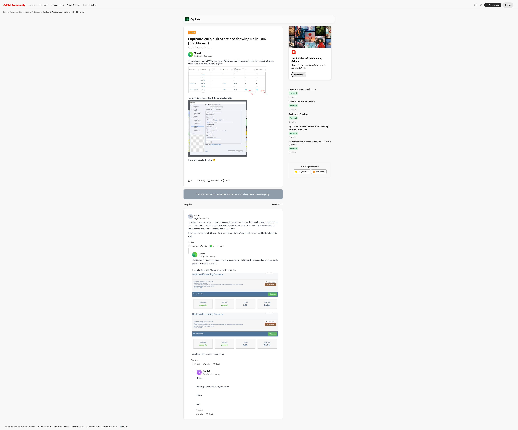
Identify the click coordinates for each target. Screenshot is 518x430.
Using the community (44, 426)
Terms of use (58, 426)
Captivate (28, 12)
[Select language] (481, 5)
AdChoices (124, 426)
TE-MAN (197, 53)
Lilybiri (196, 215)
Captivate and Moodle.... (298, 114)
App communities (16, 12)
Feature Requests (73, 5)
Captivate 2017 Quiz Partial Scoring (302, 89)
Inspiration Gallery (90, 5)
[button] (492, 5)
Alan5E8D (206, 371)
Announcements (57, 5)
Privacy (66, 426)
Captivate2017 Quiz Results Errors (302, 101)
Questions (37, 12)
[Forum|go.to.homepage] (14, 5)
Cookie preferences (77, 426)
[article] (233, 231)
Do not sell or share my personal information (101, 426)
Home (5, 12)
